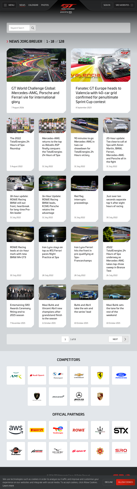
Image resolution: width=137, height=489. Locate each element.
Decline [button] (109, 482)
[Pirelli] (37, 430)
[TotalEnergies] (58, 430)
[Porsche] (100, 396)
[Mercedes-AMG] (79, 396)
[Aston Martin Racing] (16, 375)
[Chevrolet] (79, 375)
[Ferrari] (100, 375)
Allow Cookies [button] (125, 482)
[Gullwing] (58, 451)
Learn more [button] (8, 485)
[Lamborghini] (37, 396)
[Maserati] (100, 430)
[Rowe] (79, 430)
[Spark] (79, 451)
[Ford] (121, 375)
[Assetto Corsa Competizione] (37, 451)
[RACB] (100, 451)
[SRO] (121, 451)
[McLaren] (58, 396)
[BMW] (58, 375)
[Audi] (37, 375)
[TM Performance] (16, 451)
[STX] (121, 430)
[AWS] (16, 430)
